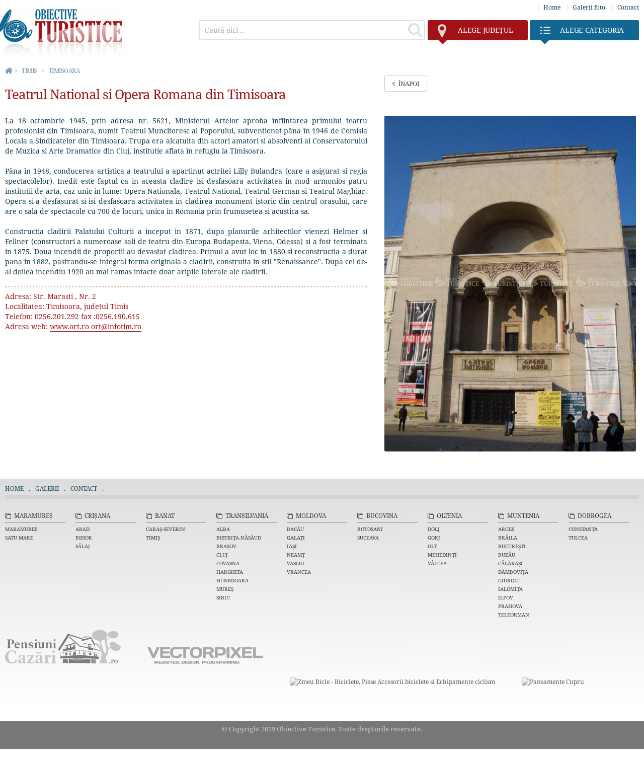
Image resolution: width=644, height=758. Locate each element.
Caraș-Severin (165, 529)
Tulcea (578, 537)
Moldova (311, 515)
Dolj (434, 529)
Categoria (592, 30)
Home (551, 7)
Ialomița (510, 588)
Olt (432, 546)
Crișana (97, 515)
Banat (165, 515)
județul (485, 30)
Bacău (295, 529)
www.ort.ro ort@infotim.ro (95, 326)
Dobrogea (594, 515)
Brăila (507, 537)
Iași (292, 546)
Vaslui (295, 563)
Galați (296, 537)
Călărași (510, 563)
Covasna (227, 563)
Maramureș (33, 515)
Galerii (47, 488)
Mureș (224, 588)
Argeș (506, 529)
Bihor (83, 537)
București (512, 546)
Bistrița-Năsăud (238, 537)
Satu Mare (19, 537)
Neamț (296, 554)
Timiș (153, 537)
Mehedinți (442, 554)
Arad (82, 529)
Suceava (368, 537)
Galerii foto (589, 7)
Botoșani (370, 529)
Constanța (583, 529)
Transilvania (246, 515)
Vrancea (299, 571)
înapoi (408, 84)
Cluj (222, 554)
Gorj (434, 537)
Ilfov (505, 597)
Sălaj (82, 546)
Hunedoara (232, 580)
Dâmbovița (513, 571)
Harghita (229, 571)
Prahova (510, 606)
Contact (628, 7)
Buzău (506, 554)
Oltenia (449, 515)
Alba (223, 529)
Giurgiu (509, 580)
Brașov (226, 546)
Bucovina (381, 515)
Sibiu (223, 597)
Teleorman (513, 614)
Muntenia (523, 515)
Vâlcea (437, 563)
